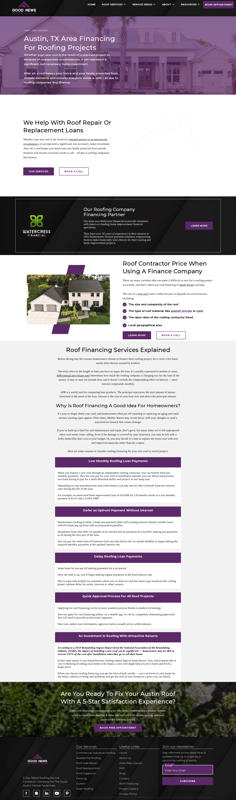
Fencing (81, 778)
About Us (125, 757)
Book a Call (74, 171)
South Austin (186, 284)
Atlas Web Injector (131, 763)
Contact (124, 778)
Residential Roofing (88, 757)
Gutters (81, 783)
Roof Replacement (88, 768)
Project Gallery (128, 788)
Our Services (38, 171)
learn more (137, 335)
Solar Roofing (84, 788)
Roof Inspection (86, 773)
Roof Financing (128, 783)
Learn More (199, 225)
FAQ (122, 768)
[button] (114, 4)
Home (92, 4)
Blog (122, 773)
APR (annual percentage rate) (73, 375)
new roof (143, 293)
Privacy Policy (128, 793)
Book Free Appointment (118, 727)
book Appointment (219, 4)
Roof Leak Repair (87, 763)
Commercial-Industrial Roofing (95, 752)
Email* (169, 765)
